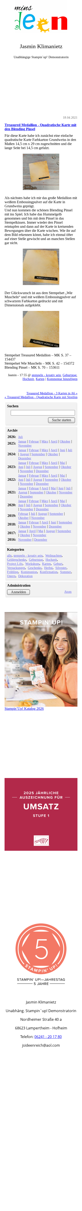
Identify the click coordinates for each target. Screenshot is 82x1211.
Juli (20, 437)
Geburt (58, 563)
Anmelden (18, 592)
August (24, 454)
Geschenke (34, 568)
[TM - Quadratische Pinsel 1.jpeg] (41, 172)
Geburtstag (70, 375)
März (44, 441)
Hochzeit (28, 379)
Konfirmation (48, 572)
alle (9, 555)
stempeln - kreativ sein (46, 375)
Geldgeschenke (16, 559)
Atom (68, 591)
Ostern (11, 576)
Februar (34, 441)
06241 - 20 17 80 (48, 1036)
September (38, 454)
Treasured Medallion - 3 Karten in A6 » (51, 393)
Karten (40, 379)
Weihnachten (53, 555)
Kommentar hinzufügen (62, 379)
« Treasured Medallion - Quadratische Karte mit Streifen (41, 397)
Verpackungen (16, 568)
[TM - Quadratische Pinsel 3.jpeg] (41, 329)
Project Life (15, 563)
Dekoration (25, 576)
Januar (22, 441)
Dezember (24, 458)
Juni (62, 450)
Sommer (65, 572)
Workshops (32, 563)
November (25, 445)
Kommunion (29, 572)
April (54, 441)
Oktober (65, 441)
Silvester (61, 568)
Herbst (48, 568)
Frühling (12, 572)
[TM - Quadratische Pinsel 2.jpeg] (41, 267)
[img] (41, 17)
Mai (62, 463)
